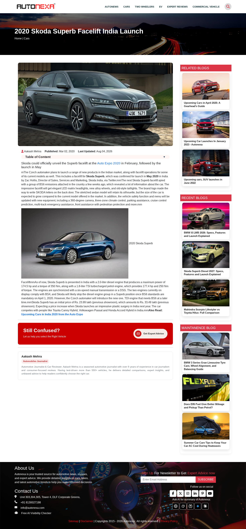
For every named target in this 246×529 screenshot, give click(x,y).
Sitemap (73, 521)
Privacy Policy (169, 521)
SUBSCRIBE (206, 479)
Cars (26, 38)
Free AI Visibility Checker (36, 513)
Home (18, 38)
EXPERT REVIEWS (177, 6)
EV (160, 6)
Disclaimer (87, 521)
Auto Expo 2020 (108, 163)
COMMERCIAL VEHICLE (206, 6)
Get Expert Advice (153, 333)
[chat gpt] (175, 506)
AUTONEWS (111, 6)
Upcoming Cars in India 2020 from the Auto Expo (52, 314)
